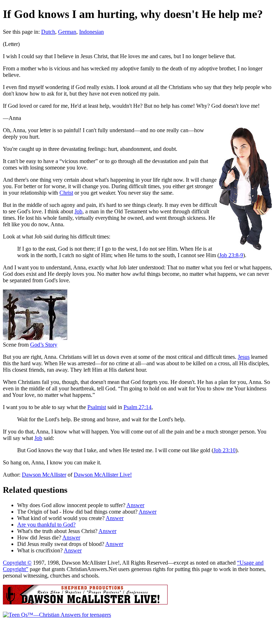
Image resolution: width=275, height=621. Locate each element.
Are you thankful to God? (46, 525)
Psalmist (96, 407)
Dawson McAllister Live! (103, 475)
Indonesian (91, 32)
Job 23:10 (224, 450)
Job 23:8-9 (231, 255)
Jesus (244, 357)
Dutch (48, 32)
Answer (135, 505)
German (67, 32)
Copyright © (17, 563)
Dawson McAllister (44, 475)
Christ (66, 193)
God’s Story (43, 345)
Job (78, 211)
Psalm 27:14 (137, 407)
